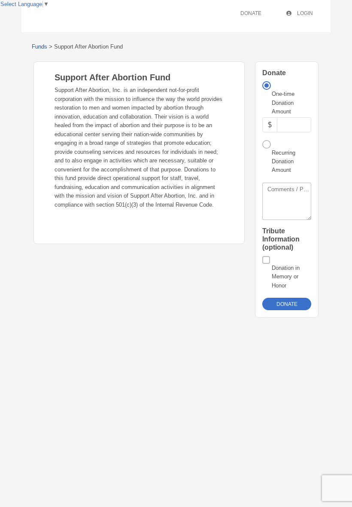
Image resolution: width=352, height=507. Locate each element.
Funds (39, 46)
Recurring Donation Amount (283, 162)
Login (304, 13)
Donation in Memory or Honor (286, 277)
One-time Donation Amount (283, 103)
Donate (250, 13)
